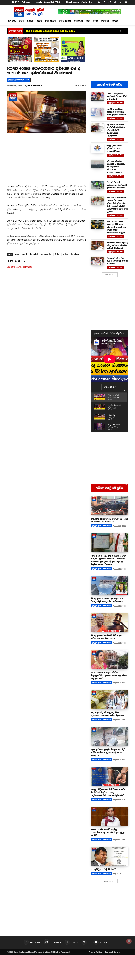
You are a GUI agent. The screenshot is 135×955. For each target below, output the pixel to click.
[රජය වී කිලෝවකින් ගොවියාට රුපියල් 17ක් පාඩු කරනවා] (97, 96)
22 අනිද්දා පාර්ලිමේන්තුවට (103, 869)
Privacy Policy (95, 952)
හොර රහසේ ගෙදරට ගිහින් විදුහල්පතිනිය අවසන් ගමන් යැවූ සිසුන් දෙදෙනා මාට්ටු (109, 675)
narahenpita (46, 254)
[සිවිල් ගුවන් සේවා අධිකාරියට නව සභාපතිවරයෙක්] (97, 148)
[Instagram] (109, 2)
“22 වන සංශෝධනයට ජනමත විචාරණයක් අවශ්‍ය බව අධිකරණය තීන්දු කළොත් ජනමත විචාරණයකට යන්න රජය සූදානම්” (117, 204)
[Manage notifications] (129, 941)
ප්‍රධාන (21, 20)
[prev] (120, 31)
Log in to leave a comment (19, 267)
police (65, 254)
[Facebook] (104, 2)
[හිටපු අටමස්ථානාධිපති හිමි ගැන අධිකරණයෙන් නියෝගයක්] (109, 622)
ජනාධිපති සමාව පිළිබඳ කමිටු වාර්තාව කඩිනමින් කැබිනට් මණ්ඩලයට (117, 245)
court (24, 254)
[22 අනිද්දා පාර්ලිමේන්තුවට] (109, 856)
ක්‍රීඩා (88, 20)
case (17, 254)
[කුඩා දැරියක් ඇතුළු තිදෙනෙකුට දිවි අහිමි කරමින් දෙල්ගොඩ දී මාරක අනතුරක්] (109, 736)
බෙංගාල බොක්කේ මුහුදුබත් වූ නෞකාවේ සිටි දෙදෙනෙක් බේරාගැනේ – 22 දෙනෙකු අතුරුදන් (116, 167)
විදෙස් (95, 20)
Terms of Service (113, 952)
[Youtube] (125, 2)
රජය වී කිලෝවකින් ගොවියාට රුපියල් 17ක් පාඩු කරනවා (51, 31)
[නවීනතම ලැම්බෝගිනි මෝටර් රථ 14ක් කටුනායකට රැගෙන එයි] (109, 505)
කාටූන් (115, 20)
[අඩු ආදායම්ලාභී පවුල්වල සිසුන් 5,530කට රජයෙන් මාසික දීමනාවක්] (109, 699)
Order (57, 254)
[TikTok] (115, 2)
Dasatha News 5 (34, 85)
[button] (99, 2)
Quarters (75, 254)
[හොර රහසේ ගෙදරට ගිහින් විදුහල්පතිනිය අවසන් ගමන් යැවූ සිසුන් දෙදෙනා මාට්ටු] (109, 659)
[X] (120, 2)
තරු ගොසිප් (50, 20)
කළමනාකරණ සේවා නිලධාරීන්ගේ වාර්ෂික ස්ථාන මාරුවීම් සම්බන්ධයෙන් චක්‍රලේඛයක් (116, 130)
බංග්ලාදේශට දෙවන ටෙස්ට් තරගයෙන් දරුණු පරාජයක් (117, 261)
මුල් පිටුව (12, 20)
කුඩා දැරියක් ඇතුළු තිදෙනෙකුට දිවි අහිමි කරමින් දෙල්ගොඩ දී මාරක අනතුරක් (108, 752)
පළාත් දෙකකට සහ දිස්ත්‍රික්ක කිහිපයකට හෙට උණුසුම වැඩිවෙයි (116, 112)
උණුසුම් (30, 20)
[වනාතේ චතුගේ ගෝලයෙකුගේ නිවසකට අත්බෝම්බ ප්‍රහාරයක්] (97, 185)
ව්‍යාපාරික (105, 20)
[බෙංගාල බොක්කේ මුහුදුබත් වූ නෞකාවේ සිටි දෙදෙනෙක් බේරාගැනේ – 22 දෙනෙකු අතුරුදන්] (97, 164)
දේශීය (39, 20)
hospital (34, 254)
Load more (108, 274)
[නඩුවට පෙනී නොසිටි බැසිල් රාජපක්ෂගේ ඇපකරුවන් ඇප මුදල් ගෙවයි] (109, 816)
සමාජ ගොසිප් (65, 20)
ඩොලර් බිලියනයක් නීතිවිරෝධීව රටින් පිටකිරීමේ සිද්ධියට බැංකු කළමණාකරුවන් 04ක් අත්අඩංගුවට (108, 792)
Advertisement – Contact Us (79, 2)
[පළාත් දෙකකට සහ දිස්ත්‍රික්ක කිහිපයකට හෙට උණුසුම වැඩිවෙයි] (97, 112)
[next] (125, 31)
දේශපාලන (78, 20)
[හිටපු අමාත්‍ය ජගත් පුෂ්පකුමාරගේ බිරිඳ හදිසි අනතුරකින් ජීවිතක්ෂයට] (109, 585)
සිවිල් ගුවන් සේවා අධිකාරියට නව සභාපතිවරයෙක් (114, 148)
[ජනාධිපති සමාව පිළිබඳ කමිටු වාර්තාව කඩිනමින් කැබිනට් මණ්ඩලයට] (97, 245)
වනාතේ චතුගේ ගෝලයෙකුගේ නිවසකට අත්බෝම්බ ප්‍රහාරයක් (117, 185)
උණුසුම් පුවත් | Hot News (19, 79)
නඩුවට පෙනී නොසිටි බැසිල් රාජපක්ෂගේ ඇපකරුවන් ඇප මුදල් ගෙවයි (107, 832)
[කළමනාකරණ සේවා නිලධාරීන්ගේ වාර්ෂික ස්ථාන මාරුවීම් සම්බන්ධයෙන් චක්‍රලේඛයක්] (97, 127)
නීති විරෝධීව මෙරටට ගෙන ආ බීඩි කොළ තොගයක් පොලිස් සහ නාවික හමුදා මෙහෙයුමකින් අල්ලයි (116, 227)
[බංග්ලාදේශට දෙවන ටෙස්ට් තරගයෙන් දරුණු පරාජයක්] (97, 261)
